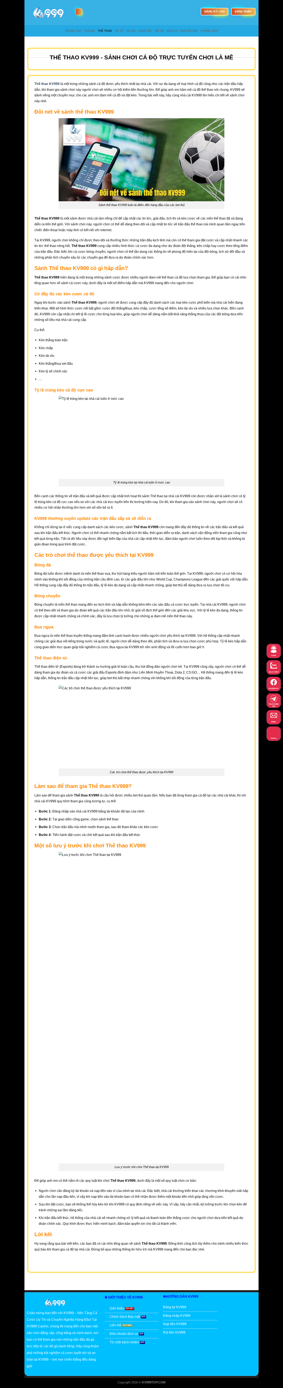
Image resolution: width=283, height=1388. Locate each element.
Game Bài (145, 30)
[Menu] (79, 11)
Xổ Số (119, 30)
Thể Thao (105, 30)
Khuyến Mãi (189, 30)
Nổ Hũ (159, 30)
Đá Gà (131, 30)
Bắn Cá (172, 30)
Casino (89, 30)
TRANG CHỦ (73, 30)
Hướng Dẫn (209, 30)
